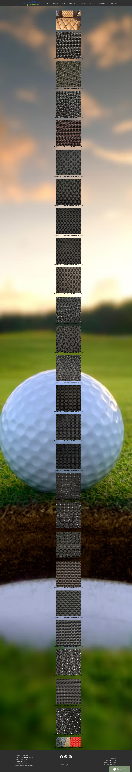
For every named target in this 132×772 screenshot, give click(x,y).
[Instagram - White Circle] (70, 756)
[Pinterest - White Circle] (65, 756)
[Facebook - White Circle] (61, 756)
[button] (114, 3)
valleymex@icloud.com (24, 766)
